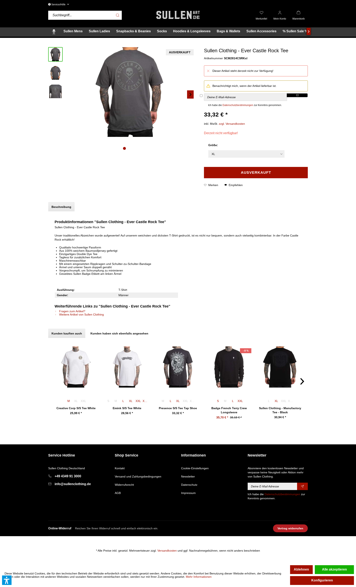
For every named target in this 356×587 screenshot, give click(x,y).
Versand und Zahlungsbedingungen (138, 476)
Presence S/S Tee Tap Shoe (178, 408)
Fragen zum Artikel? (71, 311)
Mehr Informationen (199, 576)
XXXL (146, 401)
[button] (7, 580)
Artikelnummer (213, 58)
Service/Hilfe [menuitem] (58, 4)
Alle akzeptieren (334, 569)
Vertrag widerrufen (290, 528)
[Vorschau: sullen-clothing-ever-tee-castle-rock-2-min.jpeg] (55, 91)
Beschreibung (61, 206)
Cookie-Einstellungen (195, 468)
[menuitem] (100, 15)
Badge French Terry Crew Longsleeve (229, 410)
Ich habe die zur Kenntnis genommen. (245, 105)
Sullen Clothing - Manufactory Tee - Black (280, 410)
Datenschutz (189, 484)
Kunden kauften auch (67, 333)
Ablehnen (301, 569)
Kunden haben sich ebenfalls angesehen (119, 333)
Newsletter (188, 476)
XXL (138, 401)
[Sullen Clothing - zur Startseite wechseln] (178, 15)
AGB (118, 493)
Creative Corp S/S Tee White (76, 408)
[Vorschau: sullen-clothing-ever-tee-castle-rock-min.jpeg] (55, 54)
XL (130, 401)
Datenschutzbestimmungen (237, 105)
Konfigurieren (322, 580)
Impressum (188, 493)
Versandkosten (167, 550)
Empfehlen (235, 185)
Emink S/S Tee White (127, 408)
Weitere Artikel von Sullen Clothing (81, 314)
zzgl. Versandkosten (232, 123)
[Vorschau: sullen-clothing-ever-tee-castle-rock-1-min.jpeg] (55, 73)
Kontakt (120, 468)
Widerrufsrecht (124, 484)
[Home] (54, 32)
